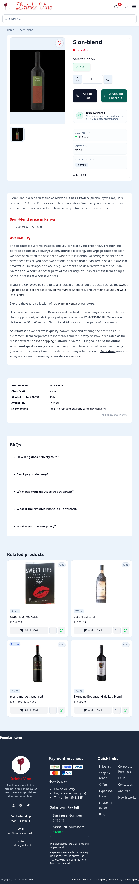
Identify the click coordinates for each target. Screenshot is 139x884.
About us (124, 791)
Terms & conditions (81, 879)
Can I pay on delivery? (32, 474)
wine (78, 150)
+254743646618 (20, 820)
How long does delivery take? (38, 457)
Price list (105, 766)
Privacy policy (100, 879)
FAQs (121, 778)
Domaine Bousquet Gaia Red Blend (98, 696)
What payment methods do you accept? (45, 492)
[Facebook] (20, 805)
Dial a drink (107, 351)
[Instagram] (13, 805)
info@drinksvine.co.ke (20, 833)
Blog (102, 814)
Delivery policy (131, 879)
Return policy (115, 879)
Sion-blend (26, 30)
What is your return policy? (36, 526)
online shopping (43, 341)
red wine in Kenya (65, 303)
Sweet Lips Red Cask (24, 617)
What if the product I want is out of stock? (47, 509)
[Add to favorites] (53, 630)
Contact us (125, 785)
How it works (127, 798)
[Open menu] (134, 6)
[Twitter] (28, 805)
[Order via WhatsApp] (61, 630)
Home (10, 30)
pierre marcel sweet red (68, 290)
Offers (103, 785)
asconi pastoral (40, 290)
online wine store (61, 256)
